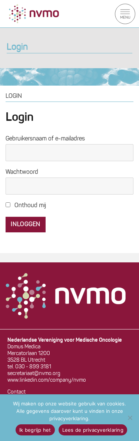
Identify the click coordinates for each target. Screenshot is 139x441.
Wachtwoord (22, 172)
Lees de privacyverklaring (92, 430)
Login (17, 47)
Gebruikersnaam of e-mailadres (45, 139)
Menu (125, 14)
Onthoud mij (29, 206)
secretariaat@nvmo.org (33, 374)
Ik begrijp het (35, 430)
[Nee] (129, 417)
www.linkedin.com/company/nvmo (46, 380)
